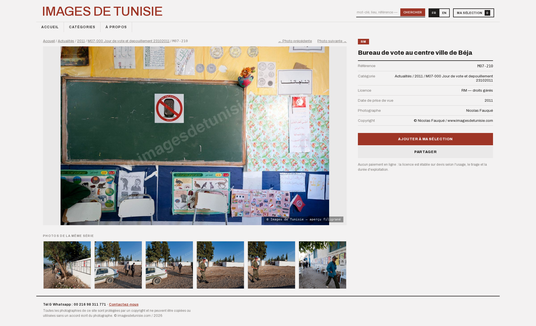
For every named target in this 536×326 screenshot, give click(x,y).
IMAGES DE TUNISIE (102, 11)
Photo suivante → (332, 41)
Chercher (412, 12)
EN (444, 13)
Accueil (50, 27)
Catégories (82, 27)
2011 (81, 41)
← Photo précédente (295, 41)
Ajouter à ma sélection (425, 139)
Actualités (66, 41)
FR (434, 13)
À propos (116, 27)
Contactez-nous (123, 304)
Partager (425, 152)
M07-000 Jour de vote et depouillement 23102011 (128, 41)
